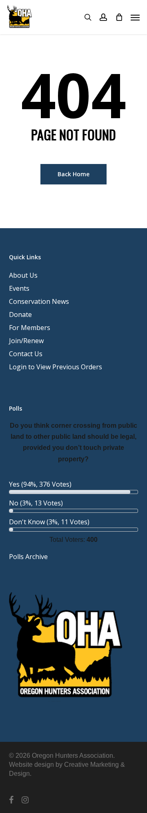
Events (19, 288)
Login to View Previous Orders (55, 366)
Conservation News (39, 301)
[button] (135, 17)
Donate (20, 314)
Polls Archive (28, 556)
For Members (29, 327)
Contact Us (25, 353)
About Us (23, 275)
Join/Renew (26, 340)
